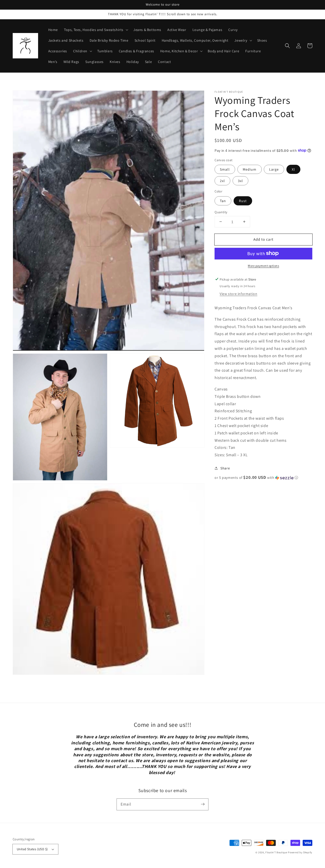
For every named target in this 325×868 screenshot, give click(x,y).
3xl (240, 180)
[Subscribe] (202, 804)
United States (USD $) (32, 849)
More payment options (263, 265)
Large (274, 169)
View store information (238, 293)
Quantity (221, 212)
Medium (249, 169)
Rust (243, 200)
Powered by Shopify (300, 852)
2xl (222, 180)
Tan (223, 200)
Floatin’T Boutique (276, 852)
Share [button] (225, 468)
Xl (293, 169)
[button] (287, 45)
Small (225, 169)
